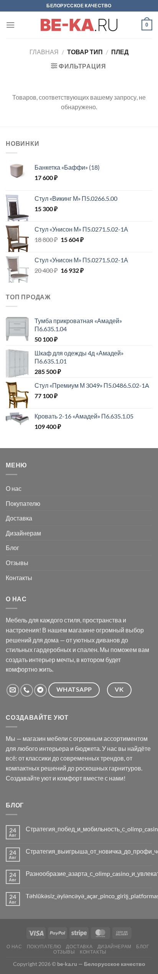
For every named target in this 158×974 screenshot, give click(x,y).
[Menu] (10, 24)
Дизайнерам (23, 533)
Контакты (19, 577)
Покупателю (23, 503)
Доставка (19, 518)
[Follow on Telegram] (40, 690)
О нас (13, 488)
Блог (12, 547)
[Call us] (26, 690)
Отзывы (17, 562)
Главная (44, 51)
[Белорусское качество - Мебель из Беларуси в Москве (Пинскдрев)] (79, 25)
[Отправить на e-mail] (13, 690)
